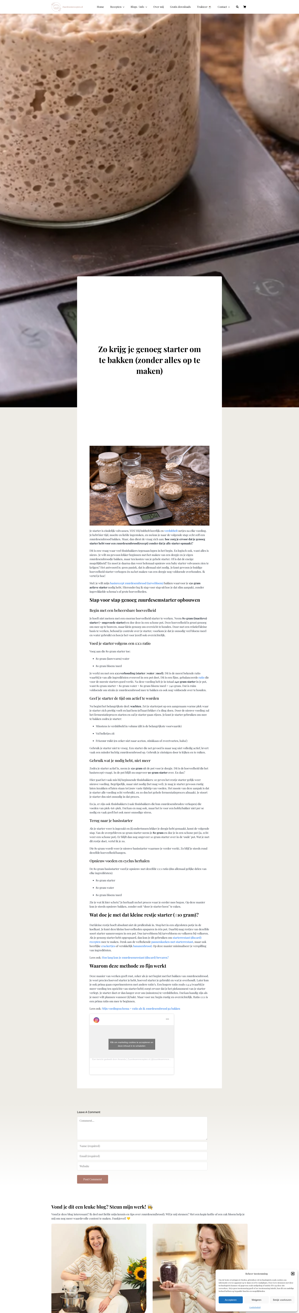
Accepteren (231, 1300)
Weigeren (256, 1300)
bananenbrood (142, 946)
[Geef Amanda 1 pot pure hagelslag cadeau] (200, 1226)
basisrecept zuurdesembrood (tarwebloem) (136, 583)
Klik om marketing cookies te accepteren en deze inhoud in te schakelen (131, 1044)
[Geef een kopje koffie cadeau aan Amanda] (98, 1226)
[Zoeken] (237, 7)
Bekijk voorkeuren (282, 1300)
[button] (292, 1273)
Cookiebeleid (255, 1307)
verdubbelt (171, 531)
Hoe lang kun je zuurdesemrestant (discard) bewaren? (135, 957)
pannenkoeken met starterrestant (172, 942)
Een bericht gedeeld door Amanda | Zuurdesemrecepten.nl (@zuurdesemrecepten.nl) (134, 1059)
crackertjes (108, 946)
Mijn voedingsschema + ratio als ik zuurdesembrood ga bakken (141, 1008)
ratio (201, 677)
